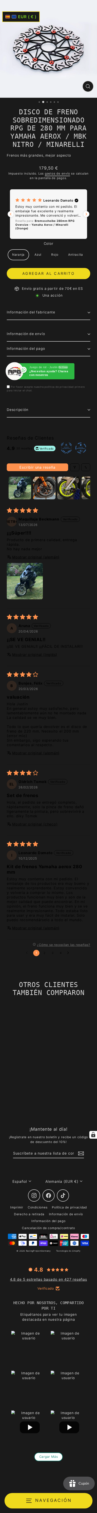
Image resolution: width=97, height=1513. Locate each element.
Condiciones (37, 1207)
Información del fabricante (31, 312)
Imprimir (16, 1207)
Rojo (54, 254)
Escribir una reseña (37, 467)
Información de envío (26, 334)
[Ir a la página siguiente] (69, 953)
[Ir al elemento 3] (68, 488)
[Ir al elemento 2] (44, 488)
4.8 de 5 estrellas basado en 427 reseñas (48, 1279)
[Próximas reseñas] (86, 214)
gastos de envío (57, 173)
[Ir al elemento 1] (20, 488)
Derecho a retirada (29, 1214)
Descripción (17, 410)
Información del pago (26, 348)
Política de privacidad (69, 1207)
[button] (48, 214)
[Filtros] (74, 467)
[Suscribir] (80, 1153)
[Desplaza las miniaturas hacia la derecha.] (84, 488)
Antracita (75, 254)
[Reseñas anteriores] (11, 214)
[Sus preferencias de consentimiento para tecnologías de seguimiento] (93, 1135)
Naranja (18, 254)
